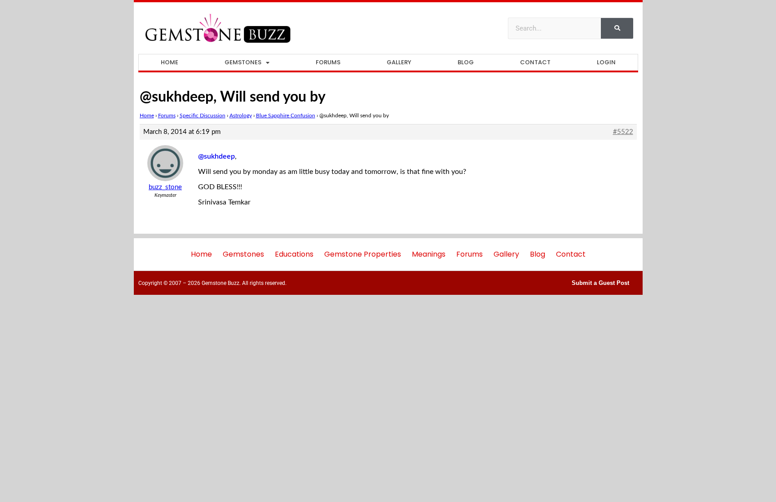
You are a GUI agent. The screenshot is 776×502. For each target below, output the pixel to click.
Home (169, 62)
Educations (294, 254)
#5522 (623, 132)
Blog (466, 62)
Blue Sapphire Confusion (285, 115)
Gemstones (243, 62)
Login (606, 62)
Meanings (428, 254)
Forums (328, 62)
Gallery (399, 62)
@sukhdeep (216, 156)
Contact (535, 62)
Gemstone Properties (362, 254)
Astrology (240, 115)
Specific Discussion (202, 115)
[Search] (617, 28)
